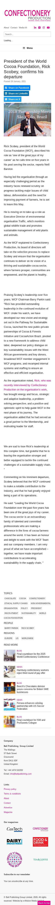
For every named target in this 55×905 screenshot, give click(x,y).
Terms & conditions (12, 794)
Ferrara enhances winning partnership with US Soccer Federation (30, 706)
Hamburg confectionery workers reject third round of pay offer (33, 671)
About (6, 27)
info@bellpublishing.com (21, 774)
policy (24, 608)
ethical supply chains (16, 603)
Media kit (23, 27)
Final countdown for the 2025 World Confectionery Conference (33, 655)
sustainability (28, 613)
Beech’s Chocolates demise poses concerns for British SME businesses (33, 689)
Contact (14, 27)
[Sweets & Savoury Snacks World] (14, 867)
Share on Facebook (18, 87)
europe (8, 638)
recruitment (11, 613)
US (17, 638)
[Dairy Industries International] (14, 844)
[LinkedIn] (35, 27)
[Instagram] (44, 27)
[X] (39, 27)
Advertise (8, 807)
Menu (30, 48)
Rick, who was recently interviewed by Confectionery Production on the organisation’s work (27, 385)
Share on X (14, 99)
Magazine (8, 812)
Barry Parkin (11, 628)
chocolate (10, 598)
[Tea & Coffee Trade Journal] (40, 861)
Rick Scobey (28, 628)
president (36, 608)
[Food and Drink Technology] (40, 846)
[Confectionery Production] (40, 831)
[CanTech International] (14, 831)
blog (19, 651)
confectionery (37, 598)
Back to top (44, 903)
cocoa (22, 598)
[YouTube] (48, 27)
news (19, 667)
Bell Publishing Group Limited (19, 897)
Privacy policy (10, 789)
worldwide (27, 638)
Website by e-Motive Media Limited (28, 901)
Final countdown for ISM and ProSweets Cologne (31, 721)
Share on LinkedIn (18, 93)
